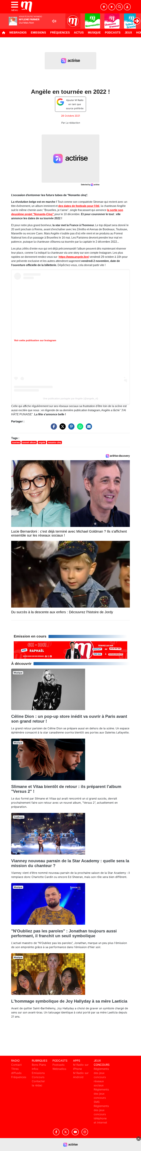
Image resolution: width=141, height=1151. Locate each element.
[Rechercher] (119, 6)
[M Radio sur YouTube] (75, 1132)
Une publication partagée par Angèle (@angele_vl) (70, 398)
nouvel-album (29, 442)
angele (42, 442)
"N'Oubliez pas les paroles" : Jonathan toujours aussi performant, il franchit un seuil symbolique (64, 933)
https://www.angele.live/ (74, 256)
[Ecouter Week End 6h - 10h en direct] (70, 649)
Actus (79, 32)
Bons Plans (39, 1064)
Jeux (128, 32)
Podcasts (113, 32)
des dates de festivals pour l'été (78, 205)
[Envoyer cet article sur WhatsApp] (79, 428)
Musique (94, 32)
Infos (35, 1069)
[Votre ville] (103, 6)
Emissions (38, 32)
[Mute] (54, 21)
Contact (16, 1064)
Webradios (18, 32)
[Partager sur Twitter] (62, 428)
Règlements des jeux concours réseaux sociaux (101, 1077)
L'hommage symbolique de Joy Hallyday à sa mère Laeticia (69, 1001)
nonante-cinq (54, 442)
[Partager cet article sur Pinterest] (70, 428)
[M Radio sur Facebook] (56, 1132)
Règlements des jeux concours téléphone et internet (101, 1114)
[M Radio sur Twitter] (65, 1132)
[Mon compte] (127, 6)
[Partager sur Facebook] (53, 428)
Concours (38, 1077)
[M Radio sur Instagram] (85, 1132)
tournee (16, 442)
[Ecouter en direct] (111, 6)
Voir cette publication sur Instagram (35, 340)
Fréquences (60, 32)
